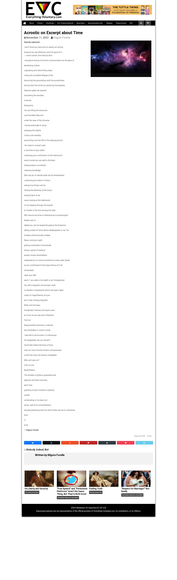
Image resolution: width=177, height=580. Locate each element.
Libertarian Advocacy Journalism (67, 497)
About (31, 23)
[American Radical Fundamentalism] (148, 23)
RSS (131, 23)
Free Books (50, 23)
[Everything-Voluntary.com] (25, 23)
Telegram (109, 23)
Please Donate (121, 23)
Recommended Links (95, 23)
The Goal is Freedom (32, 492)
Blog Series (81, 23)
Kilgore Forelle (61, 37)
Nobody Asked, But (37, 449)
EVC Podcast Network (65, 23)
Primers (40, 23)
